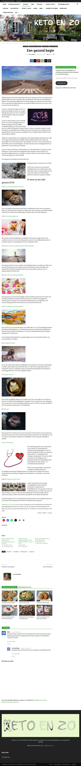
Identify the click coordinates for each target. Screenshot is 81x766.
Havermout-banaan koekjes (43, 602)
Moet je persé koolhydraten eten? (13, 186)
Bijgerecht (4, 600)
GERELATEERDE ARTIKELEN (9, 587)
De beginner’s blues (9, 343)
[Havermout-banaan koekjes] (44, 596)
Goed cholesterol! (8, 442)
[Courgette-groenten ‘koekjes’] (9, 596)
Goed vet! (6, 409)
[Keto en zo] (40, 28)
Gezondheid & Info (63, 4)
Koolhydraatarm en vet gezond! (20, 43)
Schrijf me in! (61, 83)
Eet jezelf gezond (23, 600)
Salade (35, 8)
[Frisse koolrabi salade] (27, 596)
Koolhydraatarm (23, 551)
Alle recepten (14, 8)
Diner (40, 8)
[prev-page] (3, 622)
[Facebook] (31, 60)
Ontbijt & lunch (26, 8)
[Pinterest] (38, 60)
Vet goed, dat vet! (8, 374)
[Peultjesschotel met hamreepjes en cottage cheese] (27, 610)
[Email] (46, 60)
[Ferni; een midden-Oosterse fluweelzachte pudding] (9, 610)
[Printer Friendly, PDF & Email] (44, 513)
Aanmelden (19, 1)
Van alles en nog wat (53, 46)
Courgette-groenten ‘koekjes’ (8, 602)
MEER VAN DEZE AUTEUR (24, 587)
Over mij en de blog (14, 4)
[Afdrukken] (49, 60)
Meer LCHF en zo (45, 46)
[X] (35, 60)
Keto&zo (39, 4)
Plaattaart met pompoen (8, 567)
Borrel (38, 600)
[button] (77, 4)
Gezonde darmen (5, 615)
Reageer (9, 643)
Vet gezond (31, 551)
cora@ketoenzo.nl (48, 745)
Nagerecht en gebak (52, 8)
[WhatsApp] (42, 60)
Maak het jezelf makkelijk (12, 504)
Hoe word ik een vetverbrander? (13, 306)
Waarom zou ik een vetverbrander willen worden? (18, 246)
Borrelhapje (63, 8)
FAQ (16, 12)
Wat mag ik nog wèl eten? (12, 479)
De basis (25, 4)
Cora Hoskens (32, 54)
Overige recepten (8, 12)
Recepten (74, 764)
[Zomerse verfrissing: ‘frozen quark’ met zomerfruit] (44, 610)
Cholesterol (9, 551)
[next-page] (5, 622)
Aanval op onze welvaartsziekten (13, 275)
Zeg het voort (50, 4)
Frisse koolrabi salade (24, 602)
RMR (32, 4)
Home (4, 4)
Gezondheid (9, 43)
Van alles (5, 8)
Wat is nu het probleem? (10, 216)
